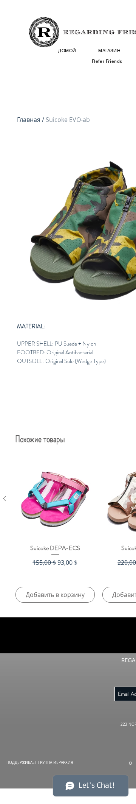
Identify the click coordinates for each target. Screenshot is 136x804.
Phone (68, 427)
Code (25, 427)
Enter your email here (45, 387)
